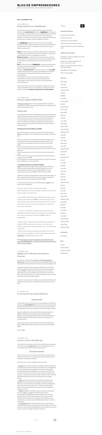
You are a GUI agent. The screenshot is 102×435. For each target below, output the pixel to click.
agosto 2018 (63, 151)
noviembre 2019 (64, 129)
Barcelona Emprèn (46, 260)
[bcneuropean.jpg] (37, 299)
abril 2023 (62, 93)
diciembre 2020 (64, 107)
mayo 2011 (63, 190)
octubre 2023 (63, 87)
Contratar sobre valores (66, 37)
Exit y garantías (73, 70)
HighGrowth (20, 262)
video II (31, 392)
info (24, 330)
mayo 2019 (63, 135)
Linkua (20, 380)
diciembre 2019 (64, 126)
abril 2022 (62, 95)
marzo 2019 (63, 140)
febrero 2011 (63, 193)
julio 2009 (62, 204)
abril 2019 (62, 137)
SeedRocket (32, 346)
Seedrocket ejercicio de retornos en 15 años (70, 43)
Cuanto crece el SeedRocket (30, 340)
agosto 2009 (63, 202)
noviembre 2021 (64, 101)
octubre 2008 (63, 224)
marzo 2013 (63, 171)
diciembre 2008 (64, 218)
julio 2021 (62, 104)
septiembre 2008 (64, 227)
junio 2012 (62, 176)
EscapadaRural (23, 403)
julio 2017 (62, 160)
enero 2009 (63, 216)
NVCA (19, 134)
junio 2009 (63, 207)
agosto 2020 (63, 112)
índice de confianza (23, 103)
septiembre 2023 (64, 90)
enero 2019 (63, 146)
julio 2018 (62, 154)
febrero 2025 (63, 81)
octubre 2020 (63, 109)
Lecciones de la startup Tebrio (67, 35)
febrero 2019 (63, 143)
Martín (62, 65)
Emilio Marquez (64, 70)
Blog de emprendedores (38, 5)
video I (25, 392)
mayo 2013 (63, 168)
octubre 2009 (63, 196)
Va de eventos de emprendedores (32, 294)
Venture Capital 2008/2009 (29, 100)
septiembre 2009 (64, 199)
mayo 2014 (63, 162)
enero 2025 (63, 84)
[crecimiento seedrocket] (37, 351)
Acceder (62, 244)
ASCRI (19, 166)
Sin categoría (63, 236)
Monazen (21, 365)
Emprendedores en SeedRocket (31, 26)
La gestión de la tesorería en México (69, 40)
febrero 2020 (63, 123)
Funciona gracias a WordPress (24, 431)
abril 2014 (62, 165)
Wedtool (21, 391)
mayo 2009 (63, 210)
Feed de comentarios (65, 250)
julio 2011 (62, 185)
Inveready (21, 235)
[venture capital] (22, 111)
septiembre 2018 (64, 148)
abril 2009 (62, 213)
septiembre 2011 (64, 182)
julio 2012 (62, 174)
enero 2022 (63, 98)
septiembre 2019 (64, 132)
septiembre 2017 (64, 157)
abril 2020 (62, 118)
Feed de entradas (64, 247)
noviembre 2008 (64, 221)
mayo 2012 (63, 179)
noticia (35, 260)
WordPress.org (64, 253)
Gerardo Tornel (64, 61)
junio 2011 (62, 188)
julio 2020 (62, 115)
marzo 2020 (63, 121)
